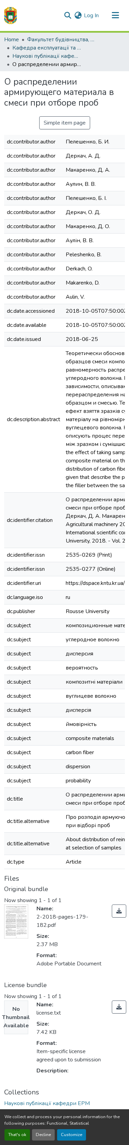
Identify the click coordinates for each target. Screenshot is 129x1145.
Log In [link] (91, 15)
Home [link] (11, 39)
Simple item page (65, 123)
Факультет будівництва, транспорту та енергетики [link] (61, 39)
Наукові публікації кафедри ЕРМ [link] (46, 56)
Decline (43, 1135)
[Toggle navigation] (115, 15)
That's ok (17, 1135)
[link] (119, 911)
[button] (10, 15)
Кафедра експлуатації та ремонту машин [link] (46, 48)
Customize (71, 1135)
